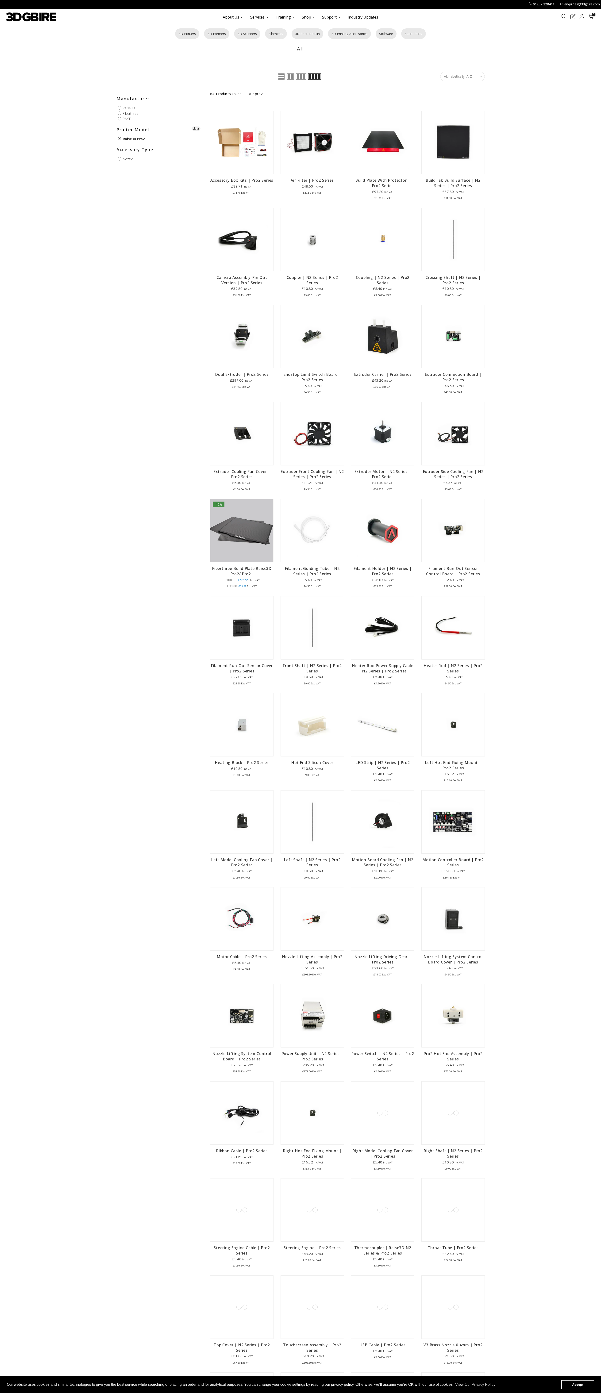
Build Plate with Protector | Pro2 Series (382, 183)
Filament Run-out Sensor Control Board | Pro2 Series (453, 571)
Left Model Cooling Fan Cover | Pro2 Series (242, 862)
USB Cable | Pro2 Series (382, 1344)
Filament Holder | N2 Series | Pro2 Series (383, 571)
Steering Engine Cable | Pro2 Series (242, 1250)
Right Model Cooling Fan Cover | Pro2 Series (382, 1153)
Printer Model (132, 129)
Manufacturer (132, 98)
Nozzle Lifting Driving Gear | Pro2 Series (382, 959)
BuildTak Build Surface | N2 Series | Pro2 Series (453, 183)
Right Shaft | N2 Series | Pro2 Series (453, 1153)
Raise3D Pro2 (133, 139)
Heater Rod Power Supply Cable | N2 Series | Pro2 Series (382, 668)
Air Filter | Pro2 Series (312, 180)
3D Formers (217, 33)
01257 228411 (544, 4)
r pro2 (258, 93)
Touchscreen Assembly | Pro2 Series (312, 1347)
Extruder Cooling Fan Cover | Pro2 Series (241, 474)
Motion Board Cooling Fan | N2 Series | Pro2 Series (382, 862)
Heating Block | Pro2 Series (242, 762)
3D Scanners (247, 33)
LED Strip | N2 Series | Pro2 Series (382, 765)
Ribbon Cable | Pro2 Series (242, 1150)
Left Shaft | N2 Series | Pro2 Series (312, 862)
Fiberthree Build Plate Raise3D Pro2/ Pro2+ (242, 571)
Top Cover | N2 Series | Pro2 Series (242, 1347)
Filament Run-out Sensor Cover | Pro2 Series (242, 668)
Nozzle (127, 159)
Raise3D (128, 108)
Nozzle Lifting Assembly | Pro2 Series (312, 959)
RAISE (126, 119)
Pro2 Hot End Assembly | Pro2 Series (453, 1056)
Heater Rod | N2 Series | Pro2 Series (453, 668)
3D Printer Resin (307, 33)
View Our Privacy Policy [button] (475, 1384)
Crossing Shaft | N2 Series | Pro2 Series (453, 280)
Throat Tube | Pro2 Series (453, 1247)
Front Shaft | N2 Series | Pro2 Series (312, 668)
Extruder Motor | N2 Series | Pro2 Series (382, 474)
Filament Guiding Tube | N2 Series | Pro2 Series (312, 571)
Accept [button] (577, 1384)
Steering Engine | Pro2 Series (312, 1247)
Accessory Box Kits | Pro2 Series (242, 180)
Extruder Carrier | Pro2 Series (383, 374)
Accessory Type (134, 149)
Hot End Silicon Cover (312, 762)
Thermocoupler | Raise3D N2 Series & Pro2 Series (382, 1250)
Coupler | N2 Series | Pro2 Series (312, 280)
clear (196, 128)
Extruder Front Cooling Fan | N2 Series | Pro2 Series (312, 474)
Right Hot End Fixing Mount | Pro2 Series (312, 1153)
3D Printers (187, 33)
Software (386, 33)
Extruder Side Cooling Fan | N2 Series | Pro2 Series (453, 474)
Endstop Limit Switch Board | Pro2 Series (312, 377)
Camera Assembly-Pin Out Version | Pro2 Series (241, 280)
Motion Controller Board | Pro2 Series (453, 862)
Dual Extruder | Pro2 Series (242, 374)
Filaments (276, 33)
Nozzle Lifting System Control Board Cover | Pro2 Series (453, 959)
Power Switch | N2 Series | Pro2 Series (382, 1056)
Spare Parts (413, 33)
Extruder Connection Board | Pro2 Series (453, 377)
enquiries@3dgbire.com (582, 4)
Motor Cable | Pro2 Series (242, 956)
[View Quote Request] (572, 17)
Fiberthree (130, 113)
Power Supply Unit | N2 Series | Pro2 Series (312, 1056)
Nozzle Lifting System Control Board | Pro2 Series (241, 1056)
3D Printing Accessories (349, 33)
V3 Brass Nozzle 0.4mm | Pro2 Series (453, 1347)
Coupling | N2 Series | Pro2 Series (383, 280)
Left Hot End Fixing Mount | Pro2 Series (453, 765)
